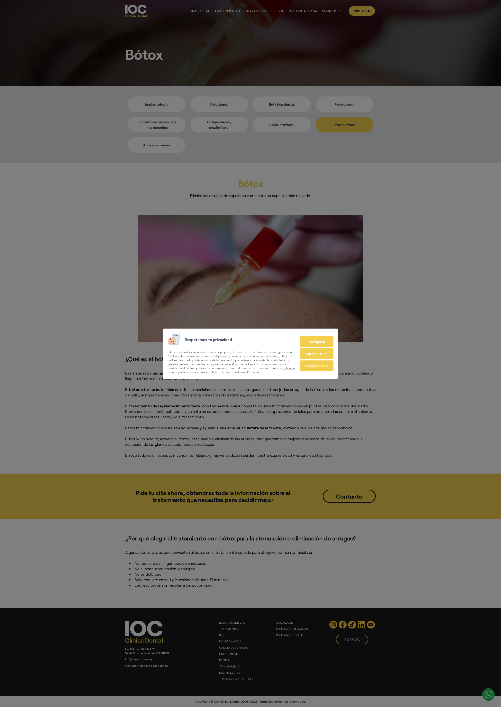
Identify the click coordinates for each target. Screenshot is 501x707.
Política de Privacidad (247, 372)
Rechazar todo (317, 366)
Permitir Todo (317, 353)
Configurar (316, 341)
